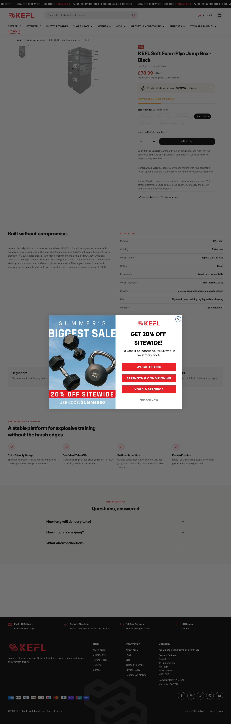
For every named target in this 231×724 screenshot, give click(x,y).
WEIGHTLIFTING (149, 367)
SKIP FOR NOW (149, 400)
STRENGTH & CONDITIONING (148, 378)
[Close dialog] (178, 319)
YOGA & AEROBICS (149, 389)
